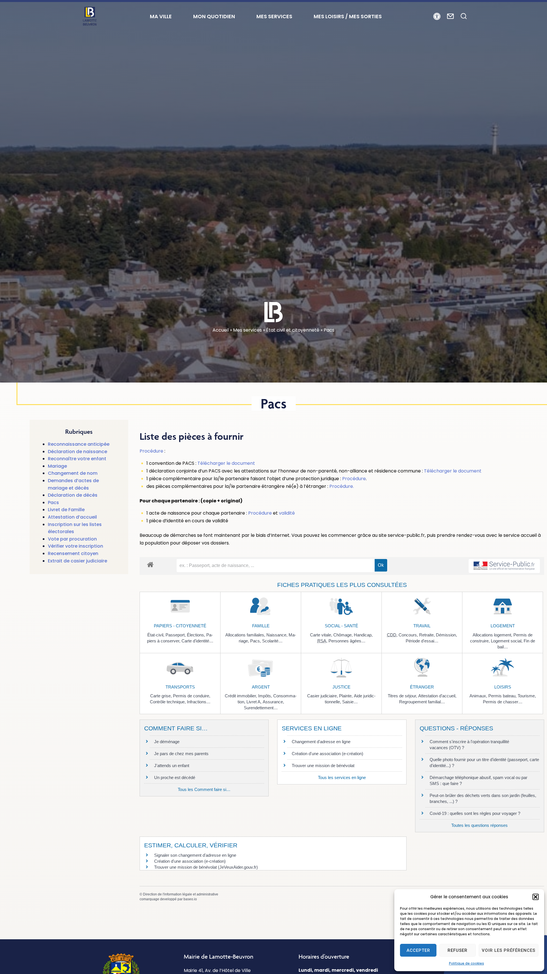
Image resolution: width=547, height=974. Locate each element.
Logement (503, 625)
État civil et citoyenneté (292, 330)
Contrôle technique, (168, 701)
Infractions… (199, 701)
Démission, (446, 634)
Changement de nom (72, 473)
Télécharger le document (226, 463)
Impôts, (265, 695)
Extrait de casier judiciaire (77, 561)
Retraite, (427, 634)
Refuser (458, 950)
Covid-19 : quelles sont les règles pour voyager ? (475, 813)
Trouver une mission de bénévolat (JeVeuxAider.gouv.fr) (206, 867)
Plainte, (346, 695)
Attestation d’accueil (72, 517)
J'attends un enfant (171, 765)
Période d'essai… (422, 640)
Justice (341, 687)
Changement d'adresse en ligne (321, 741)
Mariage (57, 466)
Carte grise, (161, 695)
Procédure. (341, 486)
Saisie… (350, 701)
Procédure (151, 451)
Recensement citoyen (73, 553)
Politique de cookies (466, 963)
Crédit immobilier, (241, 695)
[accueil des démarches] (150, 564)
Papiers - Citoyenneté (180, 625)
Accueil (221, 330)
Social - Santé (341, 625)
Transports (180, 687)
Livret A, (254, 701)
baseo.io (190, 899)
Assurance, (273, 701)
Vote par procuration (72, 539)
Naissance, (277, 634)
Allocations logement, (493, 634)
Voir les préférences (508, 950)
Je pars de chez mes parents (181, 753)
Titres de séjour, (403, 695)
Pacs (53, 502)
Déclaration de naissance (77, 451)
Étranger (422, 687)
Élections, (196, 634)
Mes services (247, 330)
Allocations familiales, (245, 634)
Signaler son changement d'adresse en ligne (195, 855)
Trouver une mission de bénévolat (323, 765)
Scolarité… (272, 640)
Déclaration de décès (72, 495)
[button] (535, 897)
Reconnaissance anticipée (78, 444)
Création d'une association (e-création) (327, 753)
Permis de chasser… (502, 701)
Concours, (409, 634)
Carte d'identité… (197, 640)
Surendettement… (261, 707)
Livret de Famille (66, 509)
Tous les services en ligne (342, 777)
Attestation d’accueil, (437, 695)
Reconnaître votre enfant (77, 458)
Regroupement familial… (422, 701)
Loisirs (502, 687)
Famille (261, 625)
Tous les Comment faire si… (204, 789)
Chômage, (343, 634)
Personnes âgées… (347, 640)
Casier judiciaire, (323, 695)
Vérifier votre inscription (75, 546)
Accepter (418, 950)
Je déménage (166, 741)
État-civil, (156, 634)
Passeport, (176, 634)
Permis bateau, (503, 695)
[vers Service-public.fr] (504, 566)
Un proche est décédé (174, 777)
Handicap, (363, 634)
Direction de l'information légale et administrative (180, 894)
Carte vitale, (321, 634)
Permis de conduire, (191, 695)
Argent (261, 687)
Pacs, (256, 640)
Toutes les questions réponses (479, 825)
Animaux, (479, 695)
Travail (421, 625)
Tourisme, (527, 695)
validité (287, 513)
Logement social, (507, 640)
